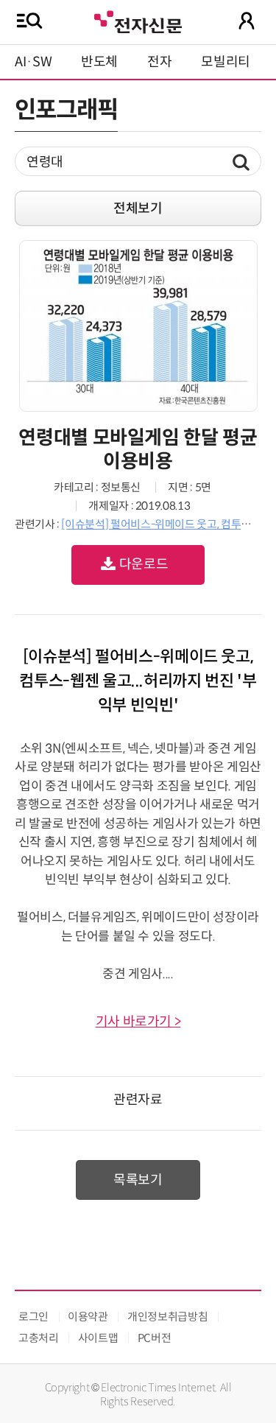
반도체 (99, 62)
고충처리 (38, 1338)
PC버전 (154, 1338)
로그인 (33, 1317)
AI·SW (33, 62)
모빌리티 (225, 62)
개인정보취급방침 (167, 1317)
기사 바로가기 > (138, 1021)
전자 (159, 62)
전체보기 (138, 208)
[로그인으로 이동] (246, 20)
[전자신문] (137, 20)
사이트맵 (98, 1338)
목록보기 (138, 1180)
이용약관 (88, 1317)
